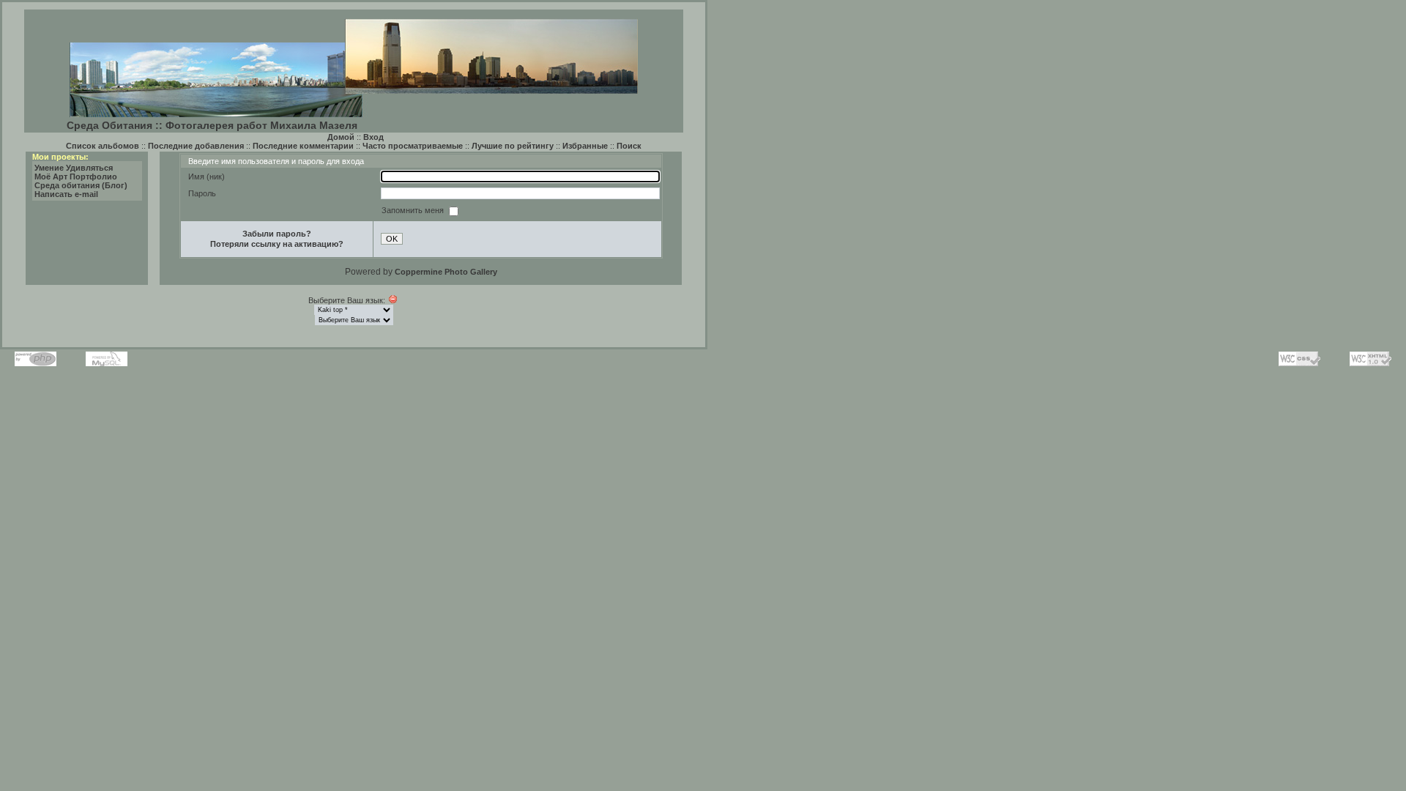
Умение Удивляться (73, 167)
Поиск (629, 145)
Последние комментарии (303, 145)
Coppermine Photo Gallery (446, 271)
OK (392, 238)
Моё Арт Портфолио (75, 176)
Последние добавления (196, 145)
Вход (373, 137)
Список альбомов (102, 145)
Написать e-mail (66, 194)
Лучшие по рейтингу (513, 145)
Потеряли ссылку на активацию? (276, 243)
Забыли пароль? (276, 233)
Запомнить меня (414, 210)
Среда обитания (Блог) (80, 185)
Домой (340, 137)
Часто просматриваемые (412, 145)
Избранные (585, 145)
